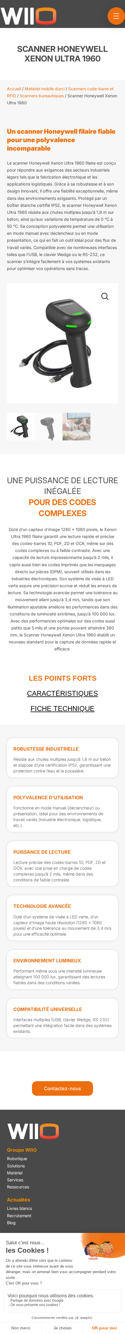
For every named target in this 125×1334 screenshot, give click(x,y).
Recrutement (19, 1215)
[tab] (63, 678)
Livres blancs (19, 1208)
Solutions (16, 1165)
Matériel (14, 1172)
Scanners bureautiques (42, 95)
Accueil (14, 88)
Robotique (17, 1158)
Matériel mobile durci (45, 88)
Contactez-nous (62, 1088)
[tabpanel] (62, 888)
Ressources (18, 1186)
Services (15, 1179)
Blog (11, 1222)
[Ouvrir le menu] (116, 16)
